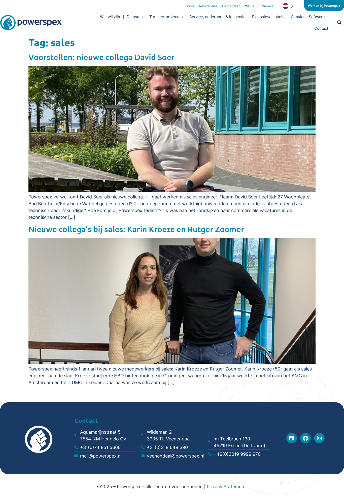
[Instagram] (319, 438)
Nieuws (267, 6)
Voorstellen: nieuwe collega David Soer (101, 57)
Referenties (208, 6)
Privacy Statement (226, 486)
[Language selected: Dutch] (292, 6)
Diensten (135, 16)
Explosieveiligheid (268, 16)
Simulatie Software (308, 16)
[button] (339, 22)
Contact (321, 28)
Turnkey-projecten (166, 16)
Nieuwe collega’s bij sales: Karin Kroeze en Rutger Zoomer (136, 229)
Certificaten (231, 6)
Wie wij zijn (110, 16)
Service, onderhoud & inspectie (217, 16)
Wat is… (251, 6)
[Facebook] (305, 438)
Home (190, 6)
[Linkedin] (291, 438)
